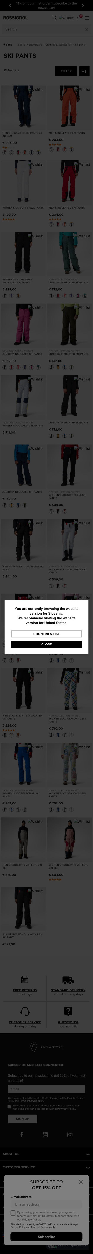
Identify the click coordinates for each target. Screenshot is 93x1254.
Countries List (46, 634)
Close (46, 644)
